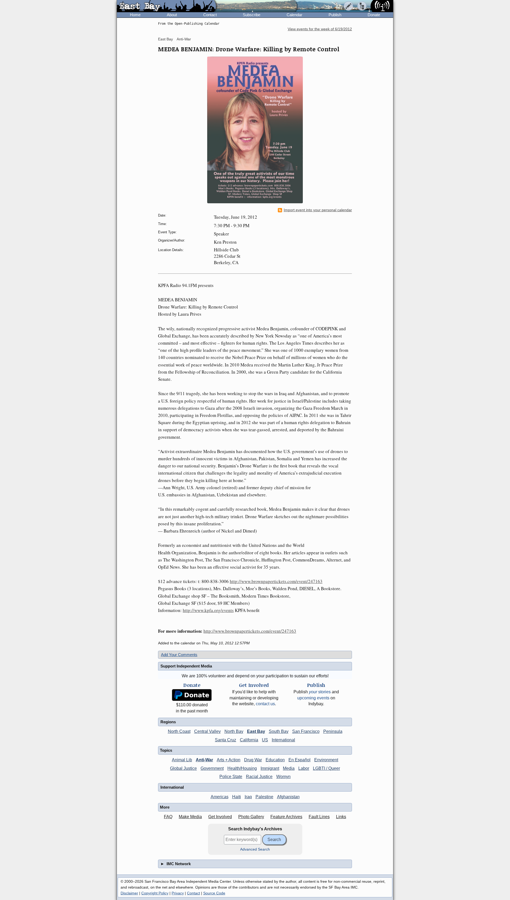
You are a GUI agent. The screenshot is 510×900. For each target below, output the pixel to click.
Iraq (248, 797)
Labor (303, 768)
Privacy (178, 893)
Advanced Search (255, 849)
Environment (326, 760)
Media (289, 768)
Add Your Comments (179, 654)
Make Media (190, 816)
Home (135, 14)
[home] (166, 6)
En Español (299, 760)
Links (341, 816)
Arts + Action (228, 760)
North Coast (179, 731)
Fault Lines (319, 816)
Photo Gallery (251, 816)
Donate (374, 14)
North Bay (233, 731)
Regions (168, 722)
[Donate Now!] (191, 695)
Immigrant (270, 768)
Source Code (214, 893)
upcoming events (313, 698)
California (249, 740)
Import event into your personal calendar (318, 210)
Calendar (294, 14)
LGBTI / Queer (326, 768)
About (172, 14)
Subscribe (251, 14)
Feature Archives (286, 816)
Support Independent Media (186, 666)
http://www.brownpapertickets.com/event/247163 (276, 581)
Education (275, 760)
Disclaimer (129, 893)
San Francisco (306, 731)
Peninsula (332, 731)
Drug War (253, 760)
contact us (265, 704)
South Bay (278, 731)
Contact (210, 14)
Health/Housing (242, 768)
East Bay (165, 39)
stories (320, 692)
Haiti (236, 797)
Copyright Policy (154, 893)
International (283, 740)
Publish (335, 14)
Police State (230, 776)
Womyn (283, 776)
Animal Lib (182, 760)
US (265, 740)
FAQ (168, 816)
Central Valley (207, 731)
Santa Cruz (225, 740)
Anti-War (184, 39)
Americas (219, 797)
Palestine (264, 797)
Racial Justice (259, 776)
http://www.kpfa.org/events (208, 610)
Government (212, 768)
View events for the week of (320, 29)
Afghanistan (288, 797)
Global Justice (183, 768)
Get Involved (220, 816)
